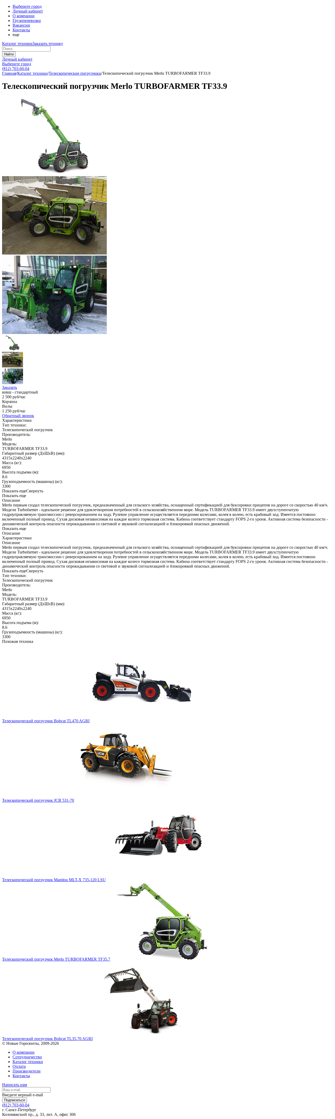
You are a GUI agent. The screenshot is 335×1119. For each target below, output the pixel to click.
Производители (27, 1071)
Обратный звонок (18, 415)
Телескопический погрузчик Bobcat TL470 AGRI (46, 721)
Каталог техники (17, 43)
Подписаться (14, 1100)
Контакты (21, 30)
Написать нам (14, 1084)
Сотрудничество (27, 1057)
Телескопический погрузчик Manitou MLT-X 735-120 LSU (54, 880)
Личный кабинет (17, 59)
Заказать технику (47, 43)
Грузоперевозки (27, 20)
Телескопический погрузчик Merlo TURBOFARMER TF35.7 (56, 959)
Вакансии (21, 25)
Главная (9, 73)
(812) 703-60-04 (15, 68)
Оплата (19, 1066)
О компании (24, 16)
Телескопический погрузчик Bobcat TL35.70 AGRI (47, 1038)
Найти (9, 54)
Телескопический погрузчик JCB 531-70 (38, 800)
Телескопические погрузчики (75, 73)
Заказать (9, 387)
